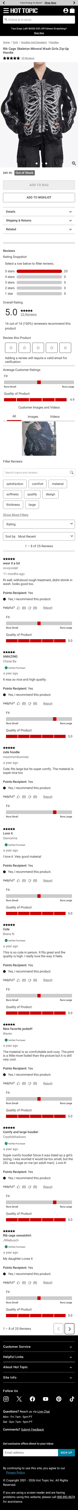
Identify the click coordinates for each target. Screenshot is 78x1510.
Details (10, 211)
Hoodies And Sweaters (34, 42)
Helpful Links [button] (13, 1357)
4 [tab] (46, 163)
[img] (6, 1399)
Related (11, 229)
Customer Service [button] (17, 1347)
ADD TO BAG (39, 185)
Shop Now (50, 2)
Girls (15, 42)
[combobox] (39, 20)
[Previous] (4, 2)
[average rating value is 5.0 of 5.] (12, 58)
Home (6, 42)
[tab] (39, 114)
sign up (66, 1452)
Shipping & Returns (18, 220)
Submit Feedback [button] (32, 1429)
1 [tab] (32, 163)
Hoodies (54, 42)
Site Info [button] (9, 1377)
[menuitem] (72, 10)
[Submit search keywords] (6, 19)
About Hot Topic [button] (15, 1367)
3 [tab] (41, 163)
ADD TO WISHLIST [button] (39, 197)
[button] (5, 10)
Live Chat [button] (43, 1411)
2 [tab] (37, 163)
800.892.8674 (66, 1497)
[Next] (74, 2)
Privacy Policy (15, 1472)
